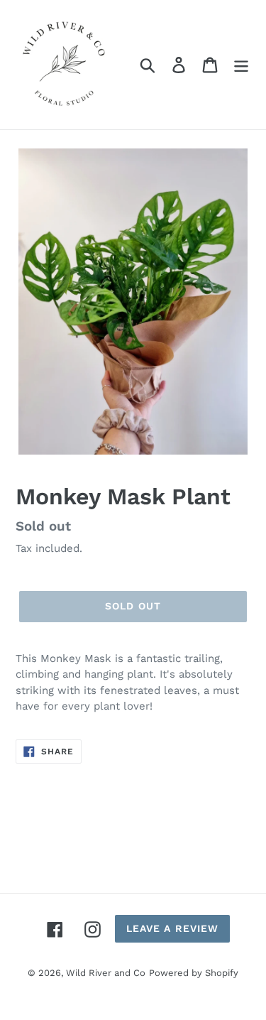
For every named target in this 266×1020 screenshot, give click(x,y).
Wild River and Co (105, 972)
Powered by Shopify (193, 972)
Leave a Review (172, 928)
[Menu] (241, 65)
